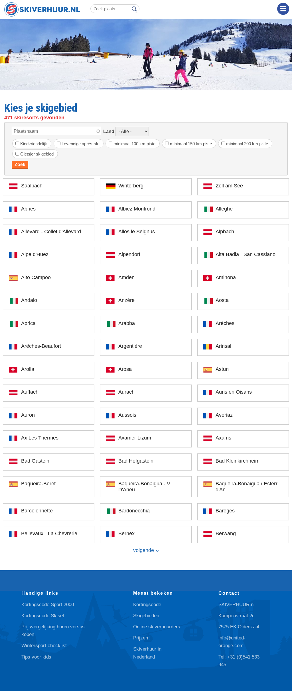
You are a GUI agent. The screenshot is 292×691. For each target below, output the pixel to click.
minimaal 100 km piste (134, 143)
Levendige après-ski (80, 143)
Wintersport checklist (44, 645)
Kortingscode (147, 604)
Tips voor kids (36, 657)
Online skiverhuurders (156, 626)
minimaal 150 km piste (191, 143)
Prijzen (140, 638)
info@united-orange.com (232, 641)
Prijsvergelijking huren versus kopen (53, 630)
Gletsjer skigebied (37, 154)
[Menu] (283, 9)
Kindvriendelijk (33, 143)
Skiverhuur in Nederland (147, 652)
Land (108, 131)
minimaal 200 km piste (247, 143)
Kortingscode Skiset (42, 615)
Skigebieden (146, 615)
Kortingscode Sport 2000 (47, 604)
